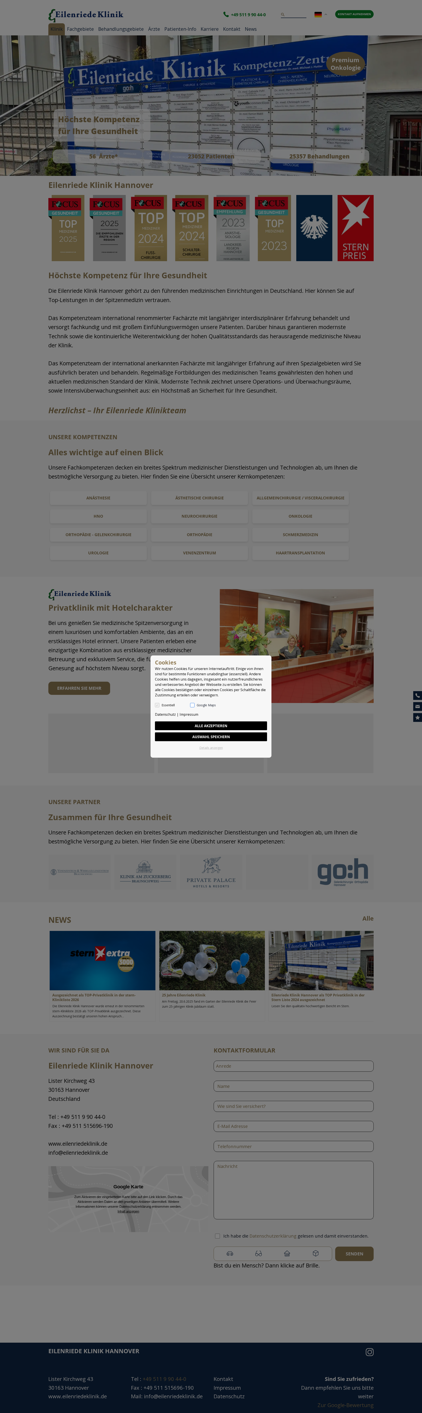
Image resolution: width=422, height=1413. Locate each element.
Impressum (189, 714)
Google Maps (206, 705)
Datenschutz (165, 714)
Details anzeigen (211, 747)
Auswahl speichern (211, 736)
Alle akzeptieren (211, 725)
